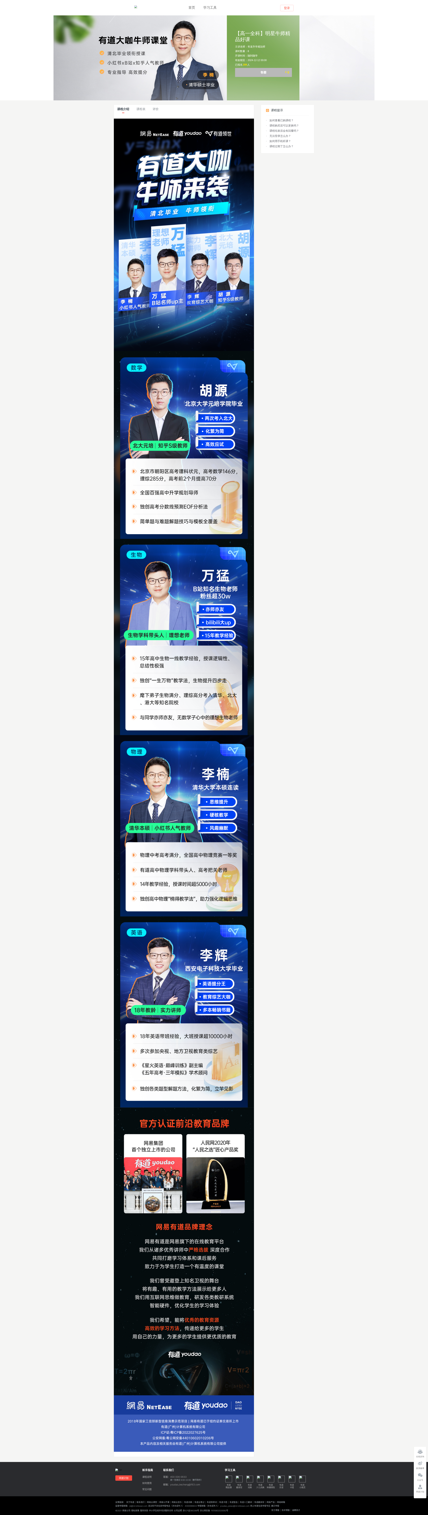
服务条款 (144, 1511)
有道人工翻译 (246, 1502)
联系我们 (141, 1502)
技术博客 (286, 1510)
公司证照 (178, 1511)
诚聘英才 (296, 1510)
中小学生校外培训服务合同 (161, 1511)
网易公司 (126, 1511)
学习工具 (210, 7)
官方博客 (275, 1510)
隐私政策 (135, 1511)
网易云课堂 (152, 1502)
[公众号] (420, 1474)
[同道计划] (420, 1486)
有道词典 (188, 1502)
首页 (191, 7)
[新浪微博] (420, 1462)
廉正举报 (275, 1506)
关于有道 (130, 1502)
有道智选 (234, 1502)
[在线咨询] (420, 1451)
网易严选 (271, 1502)
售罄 (274, 72)
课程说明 (147, 1477)
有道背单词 (212, 1502)
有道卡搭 (223, 1502)
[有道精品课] (135, 7)
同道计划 (123, 1478)
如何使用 (147, 1483)
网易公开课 (164, 1502)
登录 (287, 8)
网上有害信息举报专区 (260, 1506)
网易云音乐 (177, 1502)
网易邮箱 (281, 1502)
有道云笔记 (199, 1502)
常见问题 (147, 1489)
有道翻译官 (259, 1502)
